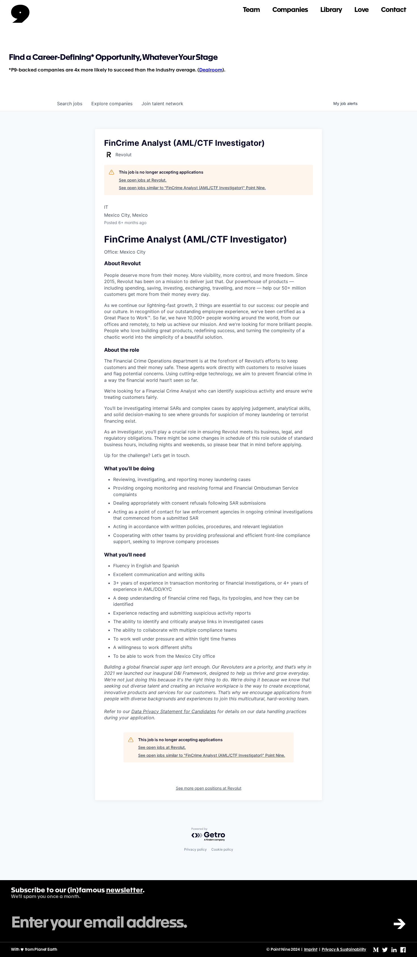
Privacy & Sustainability (344, 950)
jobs (69, 103)
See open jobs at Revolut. (143, 180)
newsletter (124, 890)
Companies (290, 10)
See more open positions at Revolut (208, 788)
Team (251, 10)
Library (331, 10)
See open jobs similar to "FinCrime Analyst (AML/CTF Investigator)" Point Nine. (192, 187)
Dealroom (210, 70)
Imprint (311, 950)
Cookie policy (222, 849)
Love (361, 10)
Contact (393, 10)
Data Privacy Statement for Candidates (173, 711)
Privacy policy (195, 849)
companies (111, 103)
